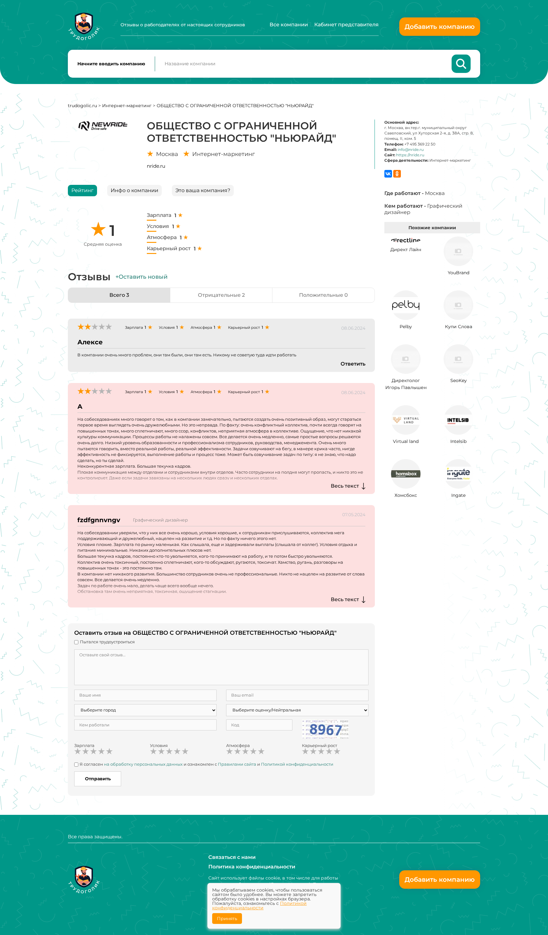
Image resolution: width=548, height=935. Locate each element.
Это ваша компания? (202, 190)
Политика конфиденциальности (251, 867)
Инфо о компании (134, 190)
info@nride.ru (411, 149)
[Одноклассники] (397, 174)
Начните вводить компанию (111, 64)
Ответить (353, 364)
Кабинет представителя (346, 25)
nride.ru (156, 166)
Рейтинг (82, 190)
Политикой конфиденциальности (297, 764)
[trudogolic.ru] (84, 26)
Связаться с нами (232, 857)
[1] (77, 751)
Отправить (98, 779)
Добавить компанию (440, 26)
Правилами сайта (237, 764)
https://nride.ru (410, 155)
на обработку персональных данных (143, 764)
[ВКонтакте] (388, 174)
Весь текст (345, 486)
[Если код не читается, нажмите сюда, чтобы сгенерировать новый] (325, 728)
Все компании (289, 25)
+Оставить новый (141, 276)
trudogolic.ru (82, 105)
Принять (227, 918)
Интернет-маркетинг (127, 105)
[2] (85, 751)
